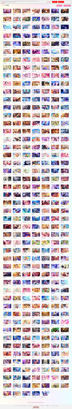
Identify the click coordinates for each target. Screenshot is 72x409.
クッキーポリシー (36, 405)
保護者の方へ (47, 405)
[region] (36, 2)
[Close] (71, 2)
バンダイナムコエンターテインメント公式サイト (20, 405)
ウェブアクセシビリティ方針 (54, 405)
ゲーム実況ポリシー (42, 405)
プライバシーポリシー (30, 405)
